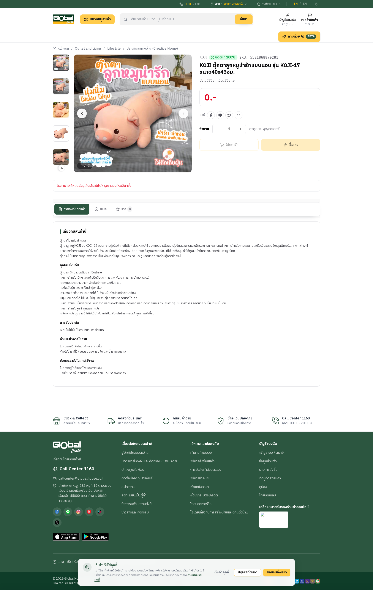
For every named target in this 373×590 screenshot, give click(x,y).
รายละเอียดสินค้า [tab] (74, 209)
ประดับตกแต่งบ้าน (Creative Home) (152, 48)
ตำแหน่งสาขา (199, 487)
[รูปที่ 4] (61, 133)
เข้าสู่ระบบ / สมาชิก (272, 452)
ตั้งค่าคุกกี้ (221, 572)
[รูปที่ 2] (61, 86)
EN (305, 3)
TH (295, 3)
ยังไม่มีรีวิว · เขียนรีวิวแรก (218, 80)
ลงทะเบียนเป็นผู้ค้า (134, 495)
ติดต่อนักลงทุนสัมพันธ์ (137, 478)
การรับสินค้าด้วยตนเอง (205, 469)
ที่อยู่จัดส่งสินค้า (270, 478)
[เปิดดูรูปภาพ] (133, 114)
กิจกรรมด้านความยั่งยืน (137, 504)
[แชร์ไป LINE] (220, 115)
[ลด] (217, 129)
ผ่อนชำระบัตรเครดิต (204, 495)
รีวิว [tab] (126, 209)
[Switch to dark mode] (317, 4)
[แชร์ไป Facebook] (211, 115)
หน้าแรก (63, 48)
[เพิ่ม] (241, 129)
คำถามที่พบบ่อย (201, 452)
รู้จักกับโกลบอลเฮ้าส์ (135, 452)
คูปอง (263, 487)
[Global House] (63, 19)
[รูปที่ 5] (61, 157)
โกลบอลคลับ (267, 495)
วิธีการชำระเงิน (200, 478)
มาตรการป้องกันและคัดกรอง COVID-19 (149, 461)
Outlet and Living (88, 48)
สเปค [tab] (103, 209)
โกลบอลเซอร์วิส (201, 504)
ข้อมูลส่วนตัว (268, 461)
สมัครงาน (128, 487)
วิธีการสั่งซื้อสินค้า (202, 461)
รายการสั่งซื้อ (268, 469)
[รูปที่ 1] (61, 63)
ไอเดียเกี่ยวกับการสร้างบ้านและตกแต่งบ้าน (219, 512)
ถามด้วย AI (301, 36)
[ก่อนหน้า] (82, 113)
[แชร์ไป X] (229, 115)
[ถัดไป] (183, 113)
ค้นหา (244, 19)
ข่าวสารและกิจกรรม (135, 512)
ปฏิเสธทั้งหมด (247, 572)
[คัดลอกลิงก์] (238, 115)
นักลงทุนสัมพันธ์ (133, 469)
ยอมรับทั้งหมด (277, 572)
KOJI (203, 57)
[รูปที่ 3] (61, 110)
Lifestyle (114, 48)
